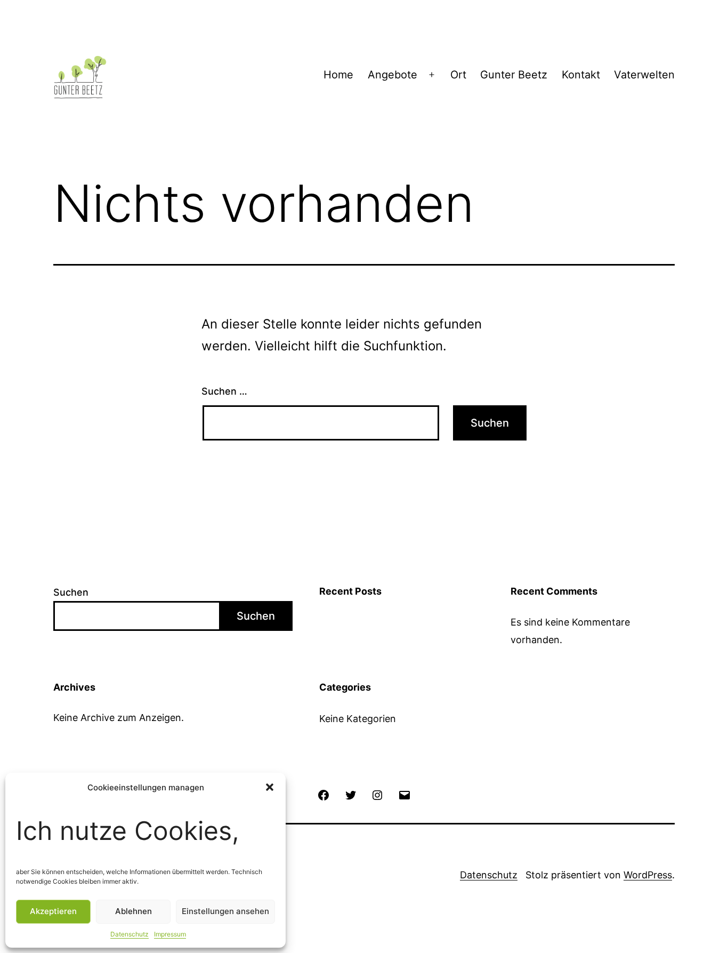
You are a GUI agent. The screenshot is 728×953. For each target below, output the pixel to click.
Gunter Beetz (513, 74)
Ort (458, 74)
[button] (269, 787)
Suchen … (224, 391)
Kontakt (581, 74)
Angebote (392, 74)
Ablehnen (133, 911)
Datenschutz (129, 934)
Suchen (70, 592)
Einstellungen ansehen (225, 911)
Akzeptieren (53, 911)
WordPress (648, 874)
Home (338, 74)
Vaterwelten (644, 74)
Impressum (170, 934)
